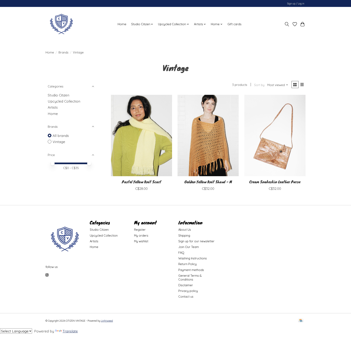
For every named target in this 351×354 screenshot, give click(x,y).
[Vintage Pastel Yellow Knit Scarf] (141, 135)
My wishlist (141, 241)
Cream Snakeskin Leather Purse (274, 182)
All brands (61, 135)
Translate (70, 331)
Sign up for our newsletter (196, 241)
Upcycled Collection (64, 101)
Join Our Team (188, 247)
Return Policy (187, 264)
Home (122, 24)
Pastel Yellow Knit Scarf (141, 182)
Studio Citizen (58, 95)
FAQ (181, 253)
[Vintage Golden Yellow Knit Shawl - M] (208, 135)
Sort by (259, 85)
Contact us (185, 296)
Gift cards (235, 24)
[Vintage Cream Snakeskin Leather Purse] (275, 135)
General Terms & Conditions (190, 277)
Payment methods (191, 270)
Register (140, 230)
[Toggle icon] (287, 24)
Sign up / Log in (295, 3)
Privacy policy (188, 291)
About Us (184, 230)
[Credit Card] (300, 321)
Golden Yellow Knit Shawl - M (208, 182)
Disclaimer (185, 285)
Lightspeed (107, 320)
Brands (63, 52)
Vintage (59, 141)
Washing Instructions (192, 258)
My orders (141, 235)
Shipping (184, 235)
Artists (53, 107)
